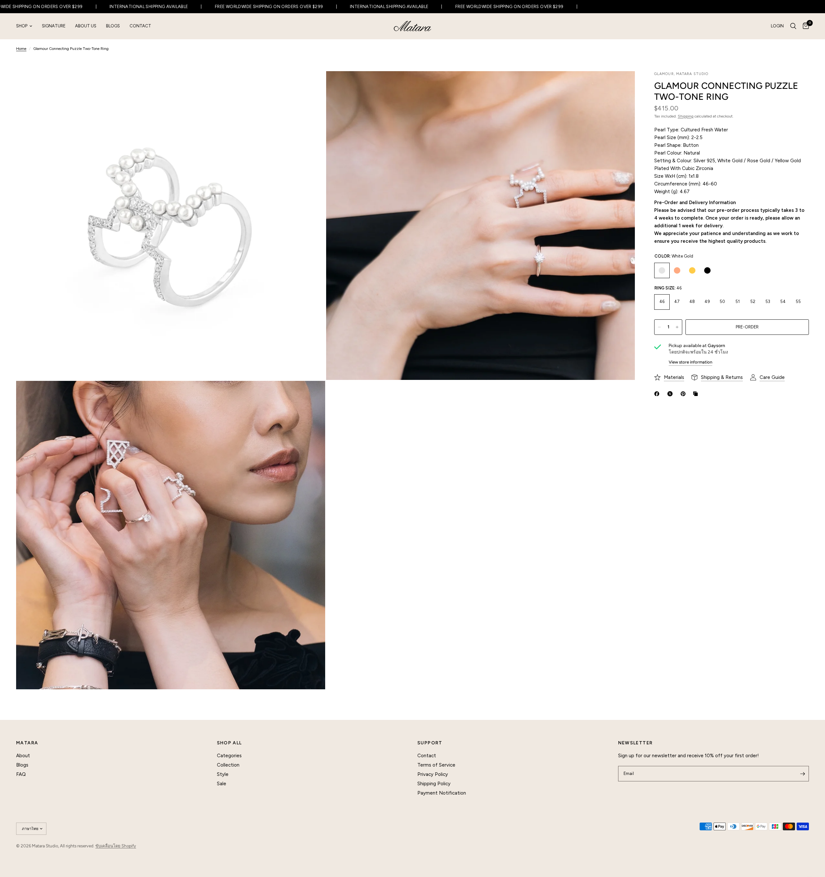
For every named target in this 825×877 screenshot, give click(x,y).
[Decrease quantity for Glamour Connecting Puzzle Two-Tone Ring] (659, 327)
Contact (140, 26)
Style (222, 774)
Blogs (113, 26)
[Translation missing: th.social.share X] (671, 394)
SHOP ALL (229, 743)
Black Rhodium (707, 270)
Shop (21, 26)
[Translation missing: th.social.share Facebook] (658, 394)
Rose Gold (677, 270)
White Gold (662, 270)
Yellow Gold (692, 270)
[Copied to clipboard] (697, 394)
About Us (85, 26)
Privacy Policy (432, 774)
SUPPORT (429, 743)
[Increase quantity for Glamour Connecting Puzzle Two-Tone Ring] (677, 327)
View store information (690, 362)
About (23, 756)
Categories (229, 756)
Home (21, 48)
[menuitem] (26, 26)
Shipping (686, 116)
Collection (228, 765)
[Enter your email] (802, 773)
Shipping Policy (434, 784)
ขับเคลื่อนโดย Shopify (115, 846)
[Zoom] (312, 85)
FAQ (21, 774)
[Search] (793, 26)
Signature (53, 26)
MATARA (27, 743)
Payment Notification (441, 793)
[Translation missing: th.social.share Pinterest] (684, 394)
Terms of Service (436, 765)
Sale (221, 784)
